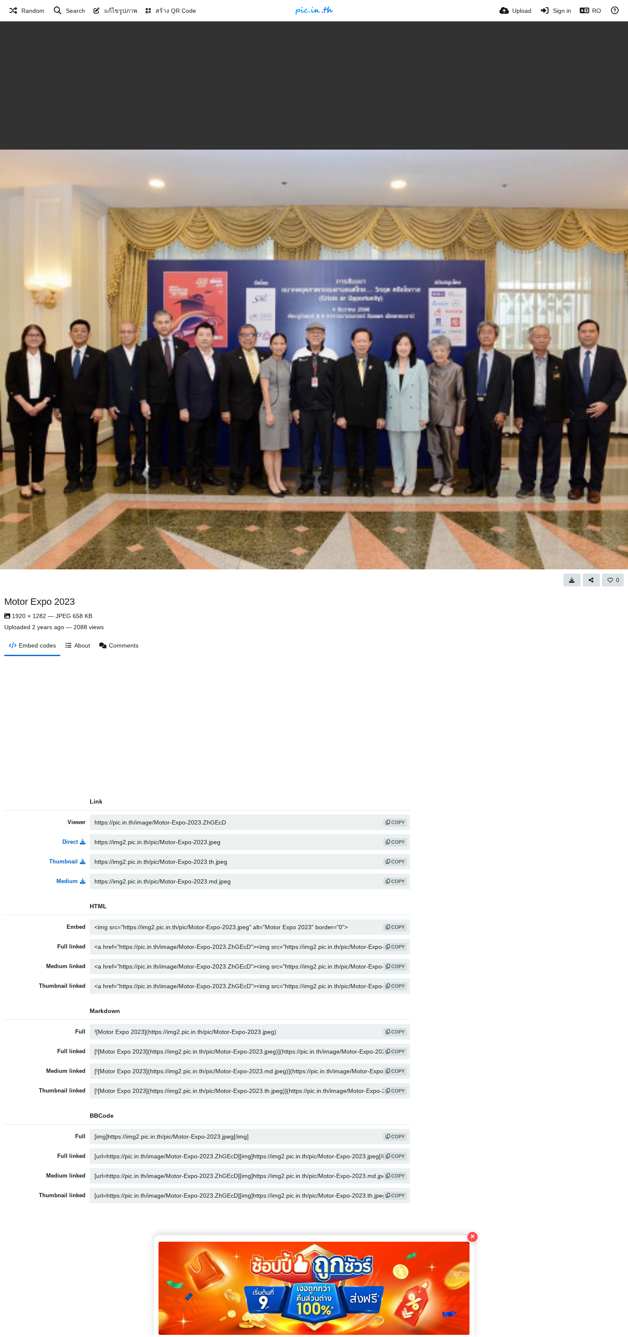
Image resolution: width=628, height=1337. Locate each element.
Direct (70, 842)
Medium (67, 881)
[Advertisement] (314, 85)
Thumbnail (63, 861)
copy (397, 822)
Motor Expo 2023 (39, 601)
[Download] (572, 580)
